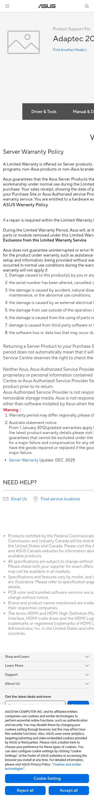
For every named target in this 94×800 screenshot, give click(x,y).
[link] (47, 6)
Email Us (19, 499)
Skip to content (3, 15)
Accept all (69, 790)
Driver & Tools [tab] (43, 111)
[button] (7, 6)
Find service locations (60, 499)
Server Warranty (23, 460)
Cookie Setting (47, 778)
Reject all (25, 790)
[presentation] (6, 499)
